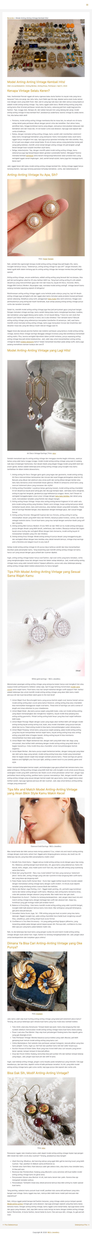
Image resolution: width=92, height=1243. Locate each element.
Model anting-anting (15, 1204)
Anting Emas (42, 86)
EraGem (39, 1014)
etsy (54, 453)
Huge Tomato (48, 259)
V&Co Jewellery (53, 1232)
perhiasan (30, 156)
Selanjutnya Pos (82, 1225)
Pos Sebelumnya (10, 1225)
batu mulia (52, 299)
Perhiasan (52, 86)
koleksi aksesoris (27, 342)
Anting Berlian (31, 86)
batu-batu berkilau (62, 496)
